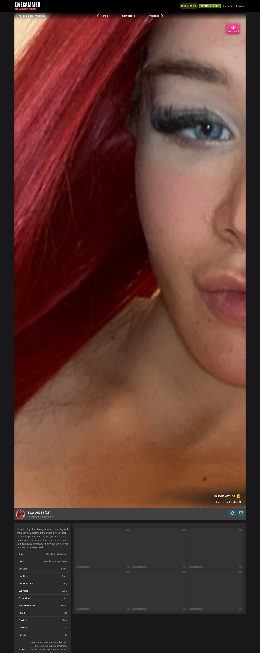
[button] (228, 6)
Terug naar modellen (34, 15)
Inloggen (240, 6)
